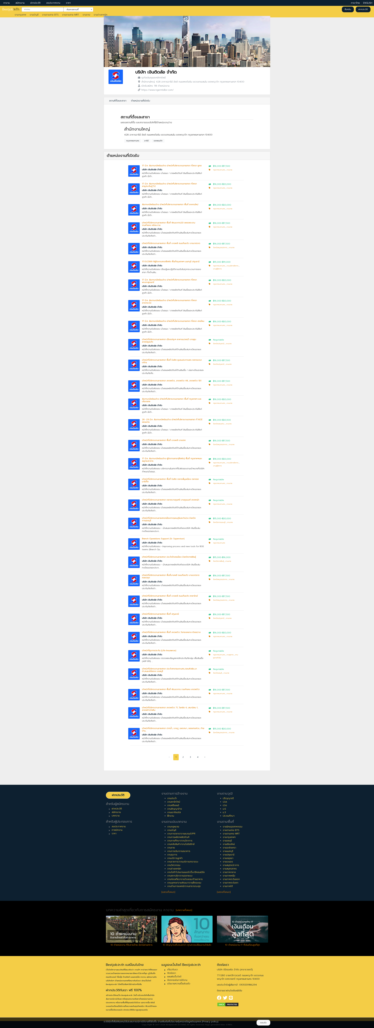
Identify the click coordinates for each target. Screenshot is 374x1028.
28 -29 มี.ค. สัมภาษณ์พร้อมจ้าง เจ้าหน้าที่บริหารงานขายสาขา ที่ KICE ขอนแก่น (172, 421)
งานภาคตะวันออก (231, 879)
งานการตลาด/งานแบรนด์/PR (181, 833)
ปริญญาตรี (228, 798)
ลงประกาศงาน (53, 3)
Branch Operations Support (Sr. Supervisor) (163, 538)
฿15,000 (217, 262)
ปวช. (225, 805)
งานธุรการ (230, 655)
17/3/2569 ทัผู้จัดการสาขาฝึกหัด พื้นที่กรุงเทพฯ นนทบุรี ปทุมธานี (170, 261)
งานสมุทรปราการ (231, 865)
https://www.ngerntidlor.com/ (157, 90)
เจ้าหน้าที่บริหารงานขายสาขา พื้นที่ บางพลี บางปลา (164, 440)
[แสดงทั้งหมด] (168, 892)
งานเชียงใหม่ (229, 844)
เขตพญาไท (158, 140)
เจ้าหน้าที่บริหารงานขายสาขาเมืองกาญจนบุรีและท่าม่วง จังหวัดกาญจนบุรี (169, 519)
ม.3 (224, 812)
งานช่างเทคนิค (100, 14)
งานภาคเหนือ (229, 875)
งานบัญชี (34, 14)
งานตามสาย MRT (70, 14)
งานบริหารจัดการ (232, 266)
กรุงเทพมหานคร (132, 140)
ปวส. (225, 802)
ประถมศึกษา (228, 816)
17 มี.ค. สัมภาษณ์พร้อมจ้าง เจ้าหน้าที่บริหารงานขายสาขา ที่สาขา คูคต (172, 165)
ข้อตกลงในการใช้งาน (177, 980)
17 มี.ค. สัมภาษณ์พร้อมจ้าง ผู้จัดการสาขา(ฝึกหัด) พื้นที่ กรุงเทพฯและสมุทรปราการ (172, 460)
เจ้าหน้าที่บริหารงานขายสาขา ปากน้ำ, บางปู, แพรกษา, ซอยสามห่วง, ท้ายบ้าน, (173, 729)
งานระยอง (228, 861)
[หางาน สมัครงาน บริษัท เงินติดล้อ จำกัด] (115, 77)
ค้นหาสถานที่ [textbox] (76, 9)
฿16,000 (217, 166)
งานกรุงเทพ (20, 14)
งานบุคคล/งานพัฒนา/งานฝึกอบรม (184, 882)
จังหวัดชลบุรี (217, 673)
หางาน (7, 3)
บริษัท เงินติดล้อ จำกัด (156, 72)
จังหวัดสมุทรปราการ (220, 247)
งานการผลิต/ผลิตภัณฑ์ (178, 837)
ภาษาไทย (355, 3)
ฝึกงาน (170, 816)
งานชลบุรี (227, 840)
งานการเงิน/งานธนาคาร (178, 851)
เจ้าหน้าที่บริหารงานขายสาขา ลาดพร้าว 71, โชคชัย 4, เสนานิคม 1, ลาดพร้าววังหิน (170, 709)
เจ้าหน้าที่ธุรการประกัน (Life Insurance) (159, 650)
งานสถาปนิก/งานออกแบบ (179, 875)
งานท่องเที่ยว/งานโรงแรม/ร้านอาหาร (185, 879)
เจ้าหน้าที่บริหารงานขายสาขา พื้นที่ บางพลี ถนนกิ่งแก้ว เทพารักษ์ (170, 595)
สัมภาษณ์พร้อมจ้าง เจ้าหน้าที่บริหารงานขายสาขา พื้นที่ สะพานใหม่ (170, 204)
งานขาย (86, 14)
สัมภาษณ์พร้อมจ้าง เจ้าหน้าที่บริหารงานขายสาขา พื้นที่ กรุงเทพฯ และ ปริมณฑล (171, 400)
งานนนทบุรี (228, 851)
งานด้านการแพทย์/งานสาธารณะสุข (184, 886)
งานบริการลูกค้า (175, 858)
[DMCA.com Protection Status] (228, 1004)
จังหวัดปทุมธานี (218, 343)
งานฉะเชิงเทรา (229, 847)
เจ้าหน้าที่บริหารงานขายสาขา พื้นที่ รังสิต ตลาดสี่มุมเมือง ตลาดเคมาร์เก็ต (170, 480)
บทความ (116, 815)
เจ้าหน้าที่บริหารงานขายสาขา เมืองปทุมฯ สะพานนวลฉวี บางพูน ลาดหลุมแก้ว (169, 340)
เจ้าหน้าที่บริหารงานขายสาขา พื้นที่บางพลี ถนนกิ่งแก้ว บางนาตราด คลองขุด (170, 576)
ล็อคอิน (347, 9)
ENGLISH (367, 3)
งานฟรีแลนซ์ (173, 805)
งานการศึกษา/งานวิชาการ (179, 840)
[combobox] (43, 9)
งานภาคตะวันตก (230, 882)
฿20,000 (226, 184)
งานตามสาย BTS (50, 14)
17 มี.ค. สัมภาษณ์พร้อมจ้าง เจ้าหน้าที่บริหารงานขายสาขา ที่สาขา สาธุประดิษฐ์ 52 (169, 185)
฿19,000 (226, 262)
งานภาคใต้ (228, 886)
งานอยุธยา (228, 858)
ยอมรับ (263, 1022)
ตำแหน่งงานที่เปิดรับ (140, 100)
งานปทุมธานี (228, 854)
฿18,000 (217, 458)
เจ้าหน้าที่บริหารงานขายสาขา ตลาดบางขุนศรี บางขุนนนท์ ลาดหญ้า (170, 499)
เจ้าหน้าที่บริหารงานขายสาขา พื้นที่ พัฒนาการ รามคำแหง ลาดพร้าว (171, 689)
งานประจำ (172, 798)
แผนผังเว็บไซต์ (174, 976)
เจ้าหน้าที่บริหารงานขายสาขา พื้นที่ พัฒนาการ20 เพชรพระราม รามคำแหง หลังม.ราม (168, 224)
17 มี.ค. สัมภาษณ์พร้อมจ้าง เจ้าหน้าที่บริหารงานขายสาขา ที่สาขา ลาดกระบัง (169, 301)
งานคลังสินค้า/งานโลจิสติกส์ (180, 844)
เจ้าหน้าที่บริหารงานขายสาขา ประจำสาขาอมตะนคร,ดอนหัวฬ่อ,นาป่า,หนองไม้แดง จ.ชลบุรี (169, 670)
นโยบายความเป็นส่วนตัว (178, 983)
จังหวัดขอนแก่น (218, 424)
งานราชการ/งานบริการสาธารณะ (182, 861)
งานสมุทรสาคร (230, 868)
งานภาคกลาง (229, 872)
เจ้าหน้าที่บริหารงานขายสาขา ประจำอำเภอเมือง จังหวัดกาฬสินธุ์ (169, 556)
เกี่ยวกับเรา (172, 969)
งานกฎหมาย (173, 826)
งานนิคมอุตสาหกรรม (232, 826)
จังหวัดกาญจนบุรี (219, 522)
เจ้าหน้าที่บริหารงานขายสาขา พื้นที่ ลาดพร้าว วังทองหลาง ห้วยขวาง (171, 632)
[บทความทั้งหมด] (184, 910)
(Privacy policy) (210, 1021)
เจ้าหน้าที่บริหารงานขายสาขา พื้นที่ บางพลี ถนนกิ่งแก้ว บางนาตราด (171, 243)
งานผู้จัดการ (217, 269)
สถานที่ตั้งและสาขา (117, 100)
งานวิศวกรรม (173, 865)
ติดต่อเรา (171, 973)
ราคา (68, 3)
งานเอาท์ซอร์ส (174, 812)
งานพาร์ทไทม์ (173, 802)
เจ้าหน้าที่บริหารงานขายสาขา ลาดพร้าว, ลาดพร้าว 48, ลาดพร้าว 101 (171, 380)
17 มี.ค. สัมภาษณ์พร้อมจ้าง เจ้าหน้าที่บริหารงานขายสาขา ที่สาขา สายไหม (173, 321)
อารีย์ (146, 140)
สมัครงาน (20, 3)
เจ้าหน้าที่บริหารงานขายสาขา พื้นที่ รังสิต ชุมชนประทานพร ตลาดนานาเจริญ (172, 361)
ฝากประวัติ (35, 3)
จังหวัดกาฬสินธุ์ (218, 561)
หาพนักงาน (117, 830)
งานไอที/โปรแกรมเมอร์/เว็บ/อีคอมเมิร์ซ (186, 872)
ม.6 (224, 809)
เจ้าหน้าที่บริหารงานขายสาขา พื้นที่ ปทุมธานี (160, 614)
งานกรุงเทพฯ (229, 837)
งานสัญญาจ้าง (174, 809)
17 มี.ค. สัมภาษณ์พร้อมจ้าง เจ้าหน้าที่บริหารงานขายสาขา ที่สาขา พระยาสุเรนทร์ (169, 281)
